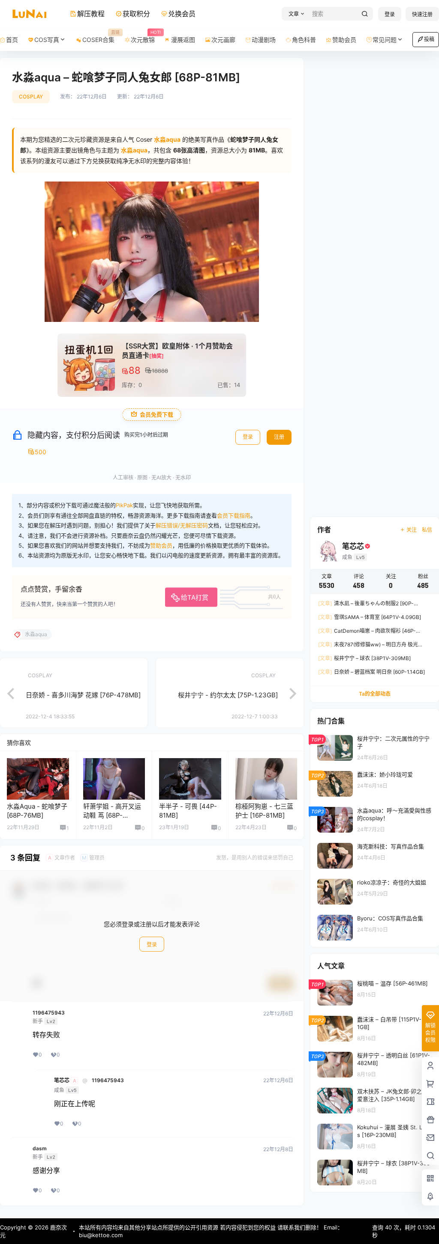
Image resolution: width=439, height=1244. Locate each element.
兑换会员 (181, 13)
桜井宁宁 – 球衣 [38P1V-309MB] (364, 658)
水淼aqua (134, 150)
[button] (295, 14)
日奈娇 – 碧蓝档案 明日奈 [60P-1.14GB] (371, 672)
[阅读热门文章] (374, 747)
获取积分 (136, 13)
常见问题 (385, 39)
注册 (279, 437)
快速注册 (422, 14)
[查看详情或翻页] (6, 692)
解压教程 (91, 13)
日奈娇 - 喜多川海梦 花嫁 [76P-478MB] (83, 695)
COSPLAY (31, 96)
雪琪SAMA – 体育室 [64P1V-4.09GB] (369, 617)
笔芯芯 (61, 1080)
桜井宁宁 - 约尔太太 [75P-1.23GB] (228, 695)
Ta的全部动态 (375, 693)
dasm (40, 1148)
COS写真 (46, 39)
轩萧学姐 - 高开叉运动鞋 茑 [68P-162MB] (112, 815)
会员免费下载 (156, 414)
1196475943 (49, 1012)
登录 (390, 14)
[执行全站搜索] (365, 14)
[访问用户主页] (38, 779)
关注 (411, 530)
